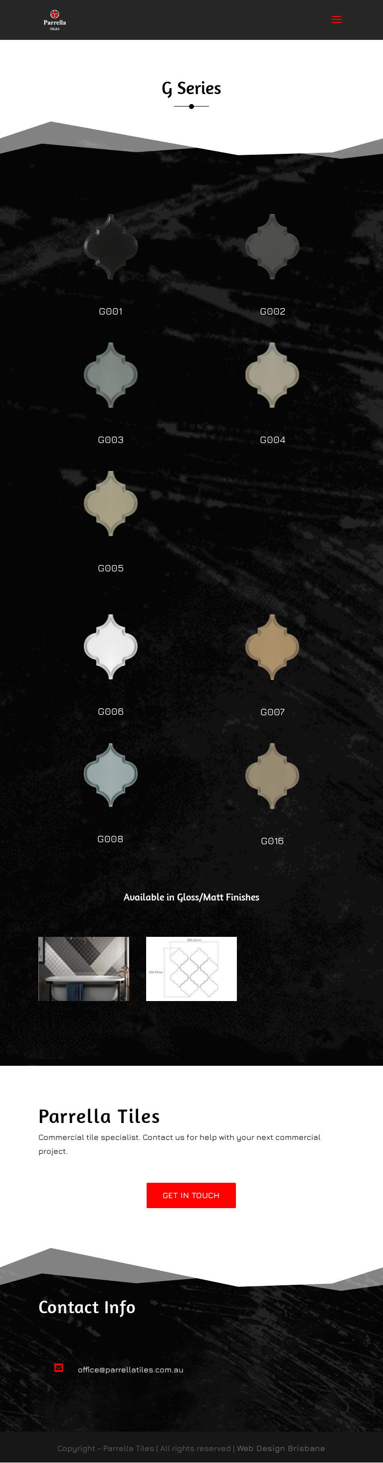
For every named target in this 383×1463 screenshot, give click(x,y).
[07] (272, 677)
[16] (272, 805)
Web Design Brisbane (281, 1448)
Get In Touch (191, 1195)
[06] (111, 676)
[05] (111, 533)
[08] (111, 803)
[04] (272, 404)
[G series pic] (83, 998)
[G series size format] (191, 998)
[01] (111, 276)
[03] (111, 404)
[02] (272, 276)
